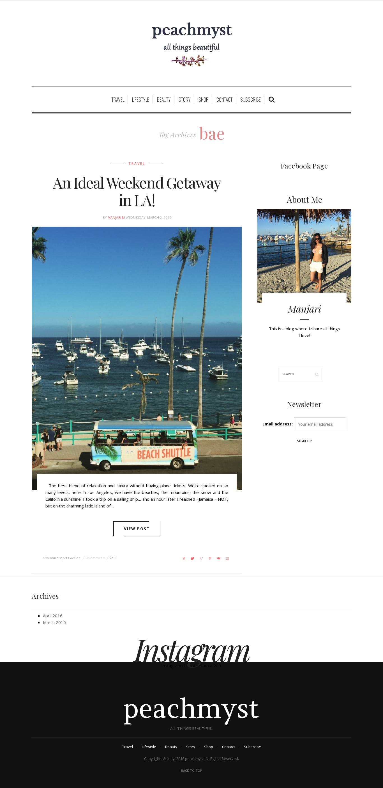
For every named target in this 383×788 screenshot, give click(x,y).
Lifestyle (140, 99)
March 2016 (54, 622)
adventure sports (56, 558)
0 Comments (95, 558)
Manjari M (116, 217)
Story (185, 99)
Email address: (277, 424)
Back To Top (191, 770)
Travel (118, 99)
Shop (204, 99)
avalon (75, 558)
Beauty (164, 99)
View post (137, 528)
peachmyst (191, 708)
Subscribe (250, 99)
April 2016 (53, 615)
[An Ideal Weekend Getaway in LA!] (137, 358)
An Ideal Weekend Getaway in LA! (137, 191)
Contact (224, 99)
